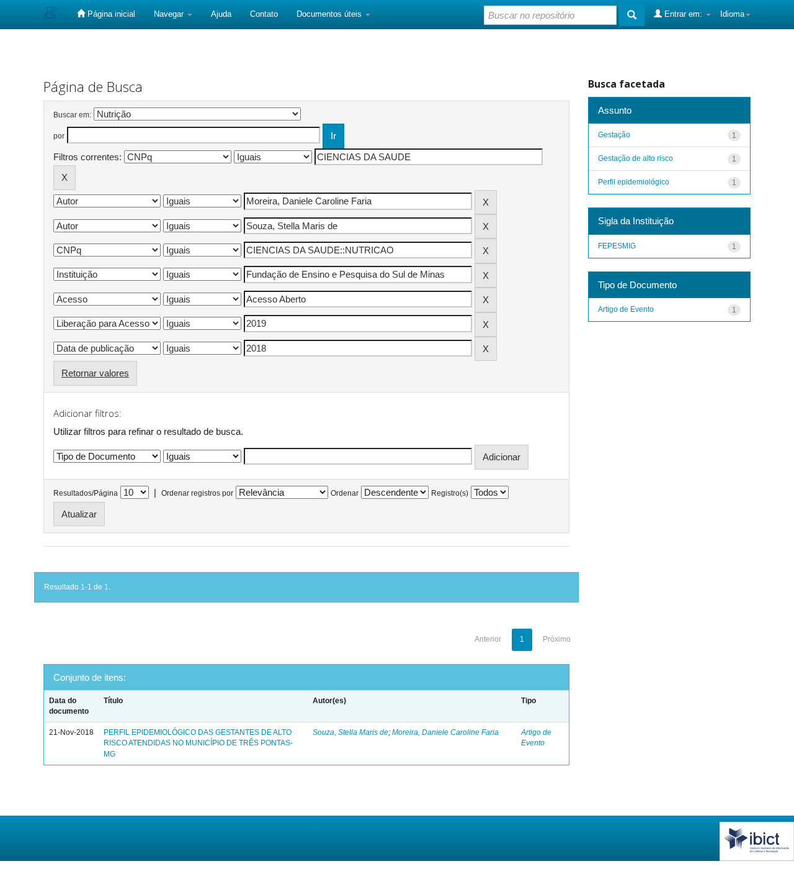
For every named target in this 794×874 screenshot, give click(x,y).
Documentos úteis (330, 14)
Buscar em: (72, 115)
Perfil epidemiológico (633, 182)
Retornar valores (95, 373)
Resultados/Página (85, 493)
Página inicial (110, 14)
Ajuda (221, 14)
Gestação (614, 134)
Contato (264, 14)
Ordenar (345, 493)
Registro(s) (449, 493)
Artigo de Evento (626, 309)
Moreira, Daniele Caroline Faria (445, 732)
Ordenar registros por (197, 493)
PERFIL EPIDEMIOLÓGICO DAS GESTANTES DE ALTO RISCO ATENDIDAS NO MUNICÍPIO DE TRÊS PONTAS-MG (198, 743)
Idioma (732, 14)
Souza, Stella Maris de (350, 732)
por (59, 136)
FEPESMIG (617, 246)
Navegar (170, 14)
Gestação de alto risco (635, 158)
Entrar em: (683, 14)
